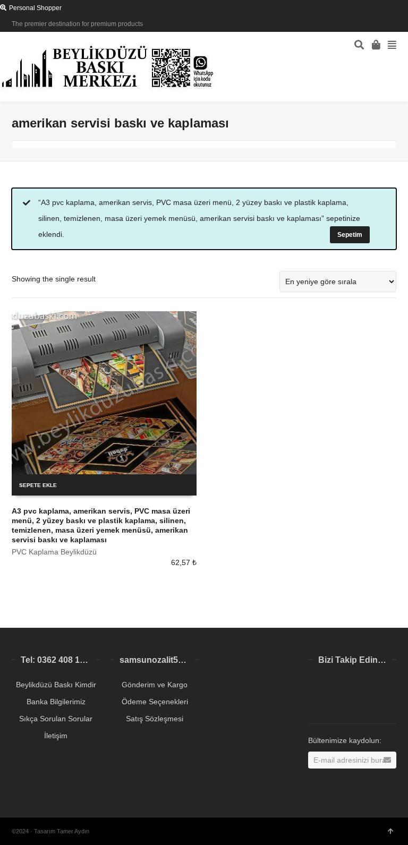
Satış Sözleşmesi (154, 718)
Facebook (379, 24)
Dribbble (395, 24)
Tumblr (340, 704)
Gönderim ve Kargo (155, 684)
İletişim (55, 735)
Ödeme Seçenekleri (155, 701)
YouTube (316, 704)
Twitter (364, 24)
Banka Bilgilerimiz (56, 701)
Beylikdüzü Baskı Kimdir (56, 684)
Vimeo (386, 687)
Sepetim (349, 234)
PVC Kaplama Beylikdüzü (54, 552)
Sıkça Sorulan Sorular (55, 718)
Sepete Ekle (38, 485)
